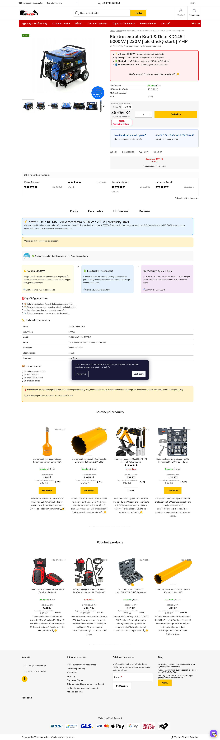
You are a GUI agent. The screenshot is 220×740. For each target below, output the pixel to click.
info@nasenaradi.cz (170, 139)
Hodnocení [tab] (121, 211)
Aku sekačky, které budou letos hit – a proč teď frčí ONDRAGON (177, 671)
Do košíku (176, 114)
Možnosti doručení (118, 93)
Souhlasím (139, 373)
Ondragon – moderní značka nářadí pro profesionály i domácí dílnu (175, 677)
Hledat (138, 13)
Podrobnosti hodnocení (150, 46)
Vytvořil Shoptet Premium (186, 737)
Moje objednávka (75, 691)
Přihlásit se (122, 686)
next (196, 476)
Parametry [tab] (95, 211)
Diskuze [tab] (144, 211)
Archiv (165, 682)
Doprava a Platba (75, 680)
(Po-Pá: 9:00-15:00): (175, 135)
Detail (131, 490)
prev (24, 476)
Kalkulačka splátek (121, 124)
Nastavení (81, 373)
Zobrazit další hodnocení (186, 198)
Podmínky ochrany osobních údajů (82, 688)
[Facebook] (24, 679)
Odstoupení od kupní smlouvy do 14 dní (85, 684)
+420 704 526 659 (37, 671)
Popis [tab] (74, 211)
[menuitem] (34, 23)
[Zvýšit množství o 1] (150, 114)
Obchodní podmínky (54, 3)
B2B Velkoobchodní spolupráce (31, 3)
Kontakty (71, 676)
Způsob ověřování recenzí (110, 718)
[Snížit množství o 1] (137, 114)
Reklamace (72, 672)
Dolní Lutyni (161, 166)
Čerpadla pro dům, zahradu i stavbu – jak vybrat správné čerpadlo (176, 665)
